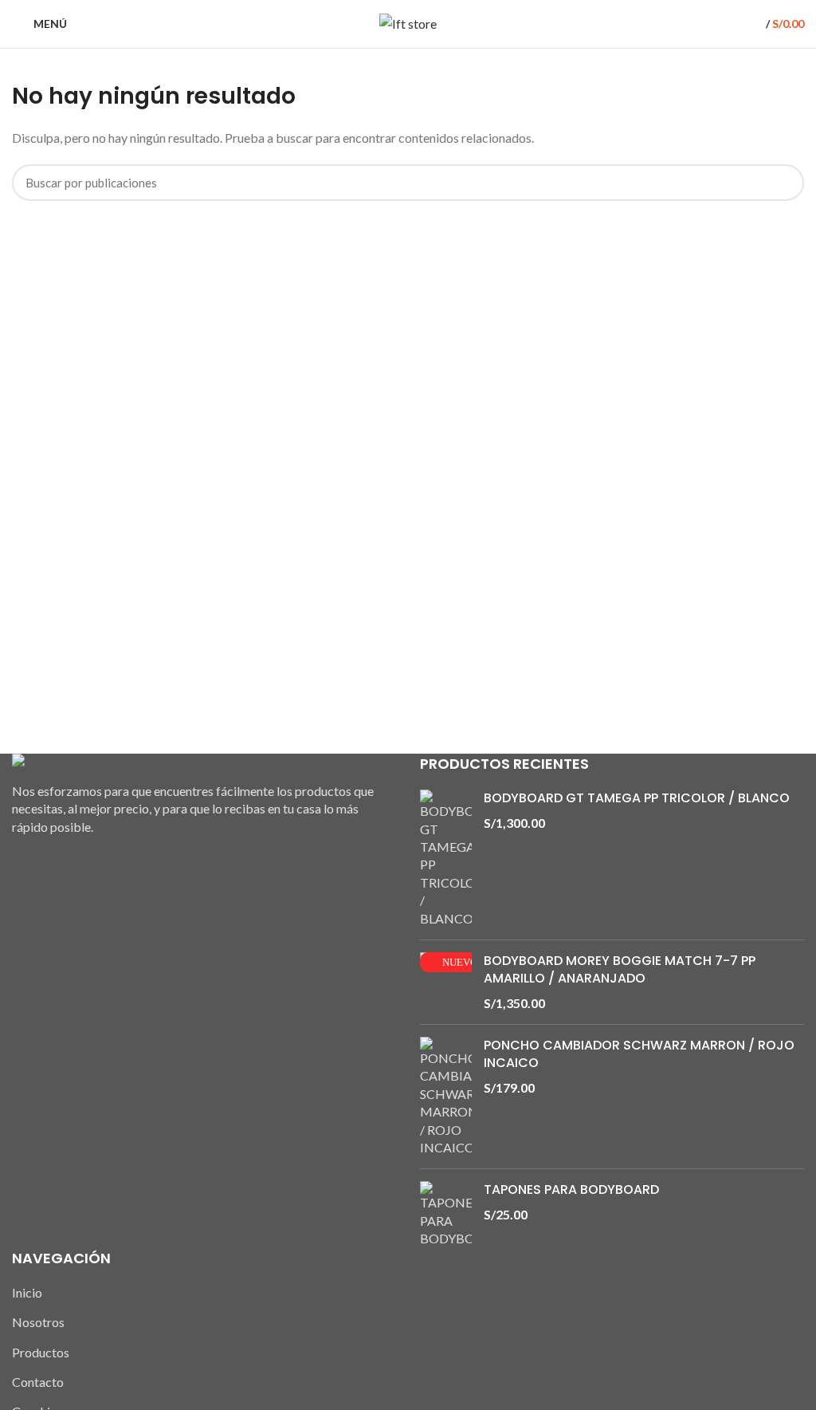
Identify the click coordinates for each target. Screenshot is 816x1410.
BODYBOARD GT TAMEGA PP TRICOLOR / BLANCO (637, 798)
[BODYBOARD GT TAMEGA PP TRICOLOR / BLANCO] (446, 859)
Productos (40, 1352)
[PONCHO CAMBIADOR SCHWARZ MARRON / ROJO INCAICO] (446, 1096)
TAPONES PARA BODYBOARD (571, 1190)
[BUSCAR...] (782, 182)
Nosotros (38, 1321)
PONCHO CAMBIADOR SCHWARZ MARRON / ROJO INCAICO (639, 1054)
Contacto (38, 1381)
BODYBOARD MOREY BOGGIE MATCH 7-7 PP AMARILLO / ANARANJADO (619, 969)
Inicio (27, 1292)
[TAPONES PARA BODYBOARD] (446, 1214)
